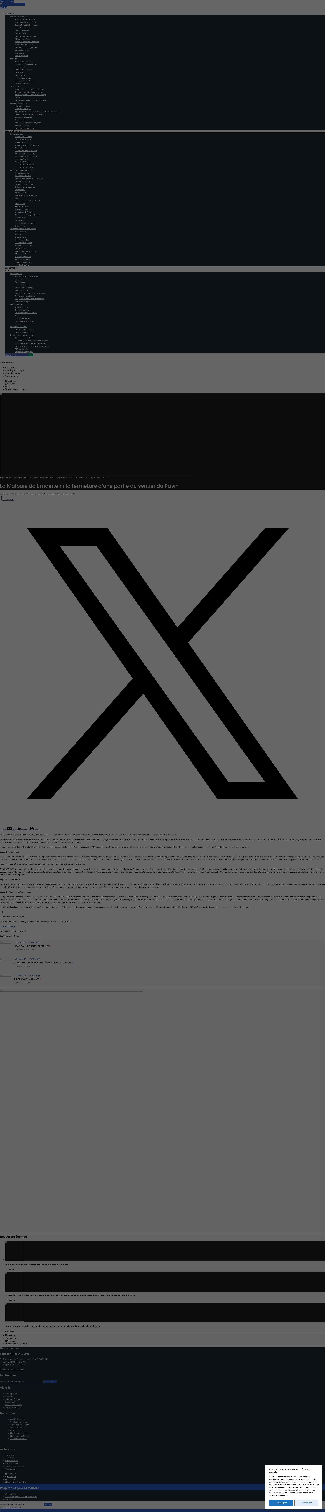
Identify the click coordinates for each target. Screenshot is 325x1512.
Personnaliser (306, 1503)
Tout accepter (281, 1503)
